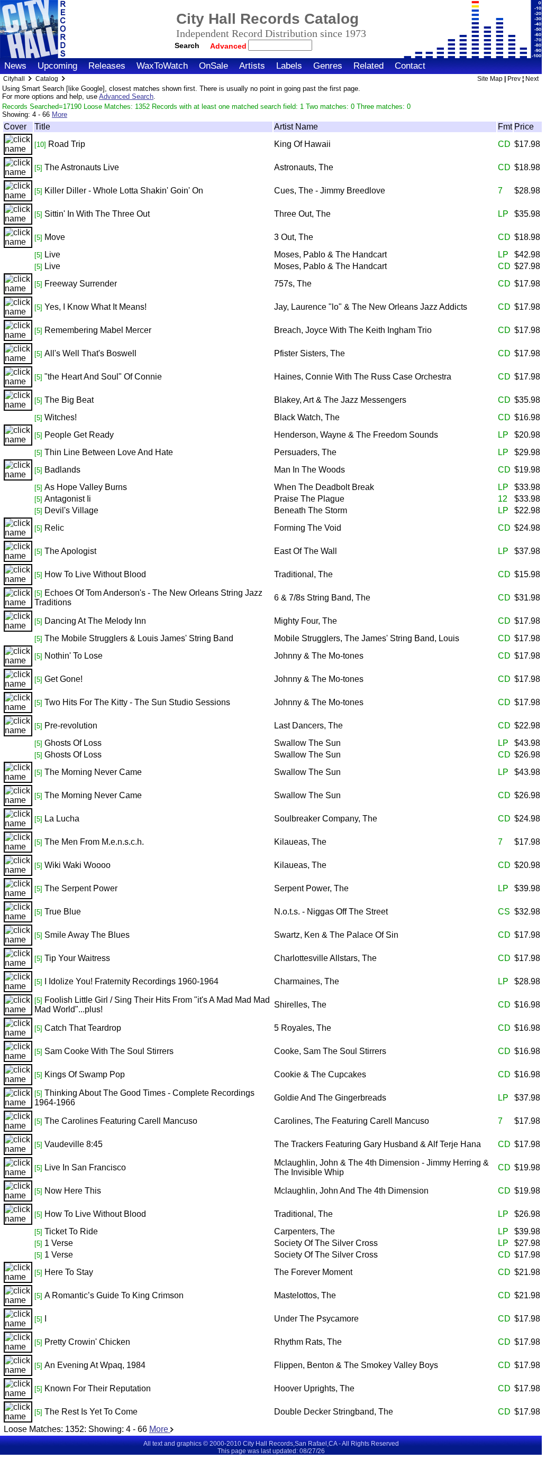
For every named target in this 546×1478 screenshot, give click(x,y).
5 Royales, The (302, 1027)
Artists (252, 66)
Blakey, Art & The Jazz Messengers (340, 399)
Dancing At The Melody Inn (95, 620)
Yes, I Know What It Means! (95, 306)
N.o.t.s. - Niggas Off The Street (331, 911)
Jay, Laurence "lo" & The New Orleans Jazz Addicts (370, 306)
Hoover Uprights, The (314, 1388)
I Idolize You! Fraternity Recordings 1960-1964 (131, 981)
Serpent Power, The (311, 888)
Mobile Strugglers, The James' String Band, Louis (366, 638)
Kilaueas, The (300, 841)
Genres (327, 66)
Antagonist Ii (67, 498)
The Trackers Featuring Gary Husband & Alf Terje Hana (377, 1144)
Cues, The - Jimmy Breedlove (329, 190)
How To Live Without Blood (95, 574)
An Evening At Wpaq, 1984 (94, 1365)
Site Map (490, 78)
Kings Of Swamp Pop (84, 1074)
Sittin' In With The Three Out (97, 213)
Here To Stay (68, 1272)
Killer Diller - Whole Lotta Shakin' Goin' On (123, 190)
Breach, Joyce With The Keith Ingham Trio (353, 330)
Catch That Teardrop (82, 1027)
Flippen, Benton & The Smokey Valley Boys (356, 1365)
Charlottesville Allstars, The (325, 958)
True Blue (62, 911)
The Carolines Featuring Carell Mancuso (120, 1120)
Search (187, 45)
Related (368, 66)
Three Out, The (302, 213)
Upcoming (57, 66)
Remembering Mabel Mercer (97, 330)
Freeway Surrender (80, 283)
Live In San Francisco (85, 1167)
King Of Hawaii (302, 144)
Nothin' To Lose (73, 655)
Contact (410, 66)
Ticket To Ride (71, 1231)
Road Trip (66, 144)
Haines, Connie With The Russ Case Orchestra (362, 376)
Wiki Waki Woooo (77, 865)
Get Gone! (63, 679)
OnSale (213, 66)
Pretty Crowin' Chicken (87, 1341)
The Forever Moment (313, 1272)
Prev (514, 78)
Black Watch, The (307, 417)
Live (52, 254)
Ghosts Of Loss (73, 742)
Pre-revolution (70, 725)
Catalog (46, 78)
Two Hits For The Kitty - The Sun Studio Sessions (137, 702)
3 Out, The (293, 237)
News (15, 66)
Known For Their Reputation (97, 1388)
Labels (289, 66)
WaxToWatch (162, 66)
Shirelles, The (300, 1004)
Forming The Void (307, 527)
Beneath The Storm (310, 510)
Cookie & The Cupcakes (320, 1074)
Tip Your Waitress (77, 958)
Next (532, 78)
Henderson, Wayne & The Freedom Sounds (356, 434)
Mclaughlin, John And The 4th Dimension (351, 1190)
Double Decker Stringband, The (333, 1411)
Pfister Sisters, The (309, 353)
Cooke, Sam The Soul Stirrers (330, 1051)
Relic (54, 527)
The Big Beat (69, 399)
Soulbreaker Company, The (325, 818)
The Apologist (70, 551)
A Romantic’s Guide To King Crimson (114, 1295)
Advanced (229, 46)
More (59, 114)
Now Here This (72, 1190)
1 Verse (58, 1243)
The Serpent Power (80, 888)
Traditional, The (303, 574)
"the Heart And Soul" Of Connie (103, 376)
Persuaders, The (305, 452)
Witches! (60, 417)
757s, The (293, 283)
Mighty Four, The (305, 620)
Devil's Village (71, 510)
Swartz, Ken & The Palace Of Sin (336, 934)
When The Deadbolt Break (324, 487)
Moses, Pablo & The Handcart (330, 254)
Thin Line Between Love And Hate (108, 452)
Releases (106, 66)
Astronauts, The (303, 167)
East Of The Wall (305, 551)
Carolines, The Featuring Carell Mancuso (351, 1120)
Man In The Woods (309, 469)
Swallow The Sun (307, 742)
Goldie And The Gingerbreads (330, 1097)
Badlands (62, 469)
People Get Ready (79, 434)
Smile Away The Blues (87, 934)
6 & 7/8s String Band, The (322, 597)
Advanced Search (126, 96)
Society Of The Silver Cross (326, 1243)
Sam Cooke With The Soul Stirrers (109, 1051)
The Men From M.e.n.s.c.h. (94, 841)
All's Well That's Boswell (90, 353)
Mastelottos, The (305, 1295)
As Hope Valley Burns (85, 487)
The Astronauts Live (81, 167)
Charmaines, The (306, 981)
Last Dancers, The (308, 725)
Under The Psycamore (316, 1318)
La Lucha (61, 818)
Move (54, 237)
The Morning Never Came (93, 772)
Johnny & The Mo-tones (318, 655)
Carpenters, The (304, 1231)
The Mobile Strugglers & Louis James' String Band (138, 638)
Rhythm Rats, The (308, 1341)
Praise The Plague (309, 498)
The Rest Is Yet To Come (91, 1411)
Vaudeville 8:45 (73, 1144)
